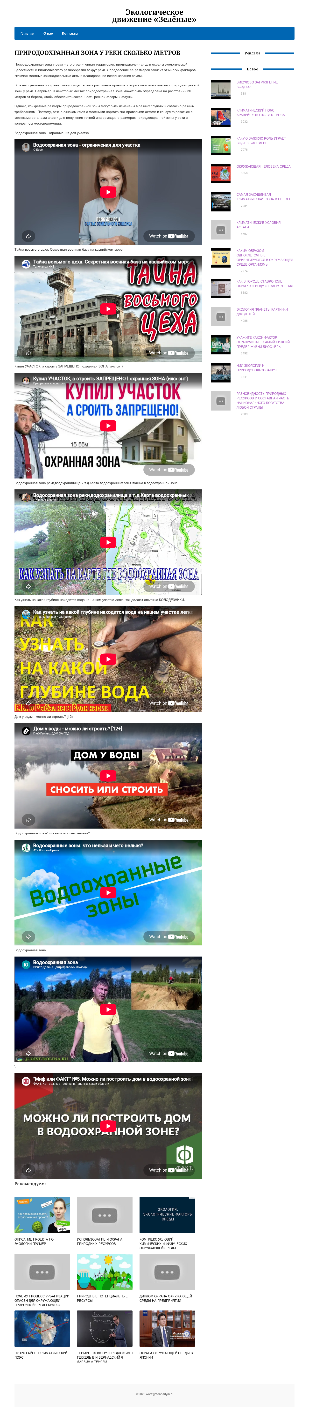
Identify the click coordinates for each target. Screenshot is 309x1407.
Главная (27, 33)
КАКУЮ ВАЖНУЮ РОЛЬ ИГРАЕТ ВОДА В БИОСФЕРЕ (261, 140)
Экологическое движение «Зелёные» (154, 15)
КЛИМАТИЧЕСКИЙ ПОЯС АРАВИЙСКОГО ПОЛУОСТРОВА (261, 112)
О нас (48, 33)
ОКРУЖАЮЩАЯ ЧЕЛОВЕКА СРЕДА (264, 166)
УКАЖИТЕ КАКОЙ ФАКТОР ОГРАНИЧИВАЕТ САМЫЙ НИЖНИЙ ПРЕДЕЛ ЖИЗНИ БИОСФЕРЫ (263, 342)
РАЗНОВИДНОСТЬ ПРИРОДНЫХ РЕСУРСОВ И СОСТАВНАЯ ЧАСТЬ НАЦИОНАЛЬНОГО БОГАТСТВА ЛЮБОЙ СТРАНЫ (263, 400)
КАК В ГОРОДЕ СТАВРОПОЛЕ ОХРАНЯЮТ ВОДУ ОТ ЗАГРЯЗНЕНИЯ (265, 283)
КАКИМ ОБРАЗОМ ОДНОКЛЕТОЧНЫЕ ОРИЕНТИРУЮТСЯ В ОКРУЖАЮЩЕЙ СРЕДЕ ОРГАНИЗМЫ (265, 257)
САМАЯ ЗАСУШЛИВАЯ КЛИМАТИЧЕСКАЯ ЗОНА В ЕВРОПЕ (264, 196)
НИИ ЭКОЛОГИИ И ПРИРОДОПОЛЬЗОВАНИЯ (256, 367)
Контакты (70, 33)
